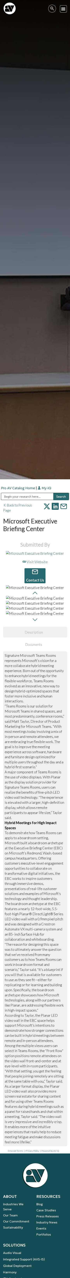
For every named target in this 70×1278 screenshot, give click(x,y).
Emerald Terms (15, 1150)
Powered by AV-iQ (50, 1150)
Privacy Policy (32, 1150)
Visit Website (37, 562)
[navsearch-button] (52, 9)
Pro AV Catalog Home (18, 488)
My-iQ (46, 488)
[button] (63, 9)
